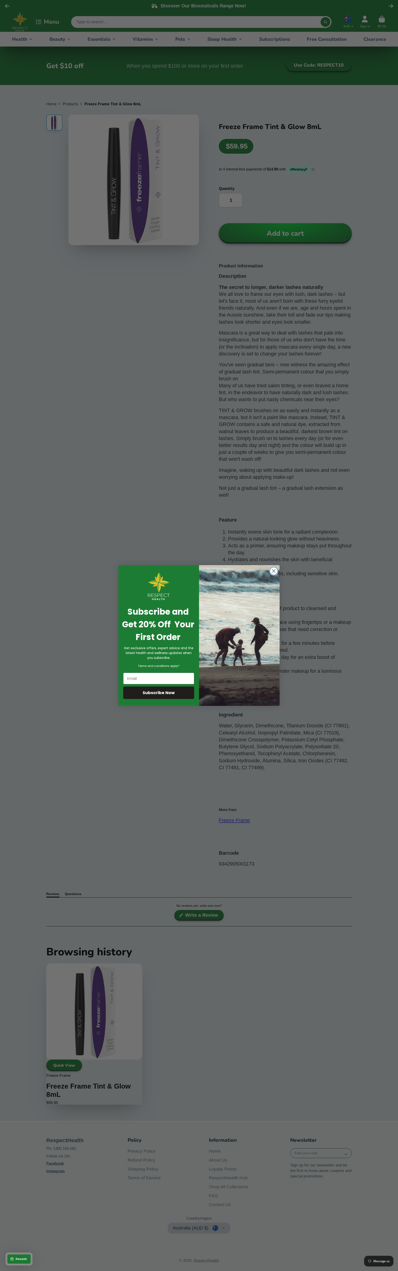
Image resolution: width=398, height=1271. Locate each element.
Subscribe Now (159, 693)
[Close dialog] (274, 571)
